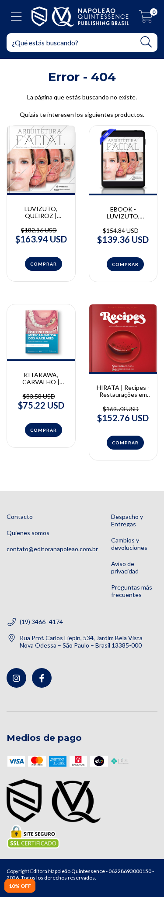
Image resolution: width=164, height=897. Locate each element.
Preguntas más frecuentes (131, 590)
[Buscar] (146, 42)
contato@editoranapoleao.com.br (52, 549)
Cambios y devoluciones (129, 543)
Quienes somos (28, 532)
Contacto (20, 516)
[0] (146, 18)
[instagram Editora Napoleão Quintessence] (16, 678)
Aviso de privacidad (125, 567)
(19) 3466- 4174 (41, 621)
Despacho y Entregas (127, 520)
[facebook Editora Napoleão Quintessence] (42, 678)
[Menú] (16, 16)
